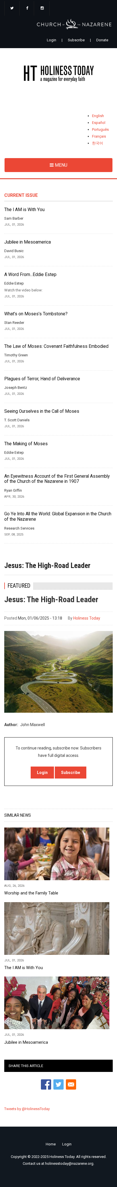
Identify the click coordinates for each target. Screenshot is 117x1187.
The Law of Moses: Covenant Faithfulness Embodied (56, 346)
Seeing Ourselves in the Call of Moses (41, 411)
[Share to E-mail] (71, 1084)
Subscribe (76, 40)
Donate (102, 40)
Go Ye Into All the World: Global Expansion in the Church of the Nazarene (57, 516)
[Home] (58, 75)
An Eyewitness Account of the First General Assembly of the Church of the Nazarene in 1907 (57, 479)
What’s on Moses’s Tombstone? (36, 313)
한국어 (97, 143)
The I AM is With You (24, 209)
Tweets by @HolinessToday (27, 1109)
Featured (19, 586)
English (98, 116)
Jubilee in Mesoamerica (27, 242)
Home (51, 1144)
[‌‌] (12, 8)
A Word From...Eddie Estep (30, 274)
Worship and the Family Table (31, 893)
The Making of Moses (26, 443)
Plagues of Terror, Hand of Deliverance (42, 378)
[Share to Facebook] (46, 1084)
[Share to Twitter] (58, 1084)
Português (100, 129)
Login (51, 40)
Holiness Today (86, 618)
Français (99, 136)
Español (98, 122)
